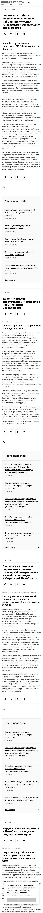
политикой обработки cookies (19, 895)
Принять (21, 900)
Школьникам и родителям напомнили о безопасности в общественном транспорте (21, 535)
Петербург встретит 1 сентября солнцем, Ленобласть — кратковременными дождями (18, 520)
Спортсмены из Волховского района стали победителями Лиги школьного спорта (21, 268)
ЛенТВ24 (30, 56)
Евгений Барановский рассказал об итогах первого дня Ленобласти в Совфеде (20, 212)
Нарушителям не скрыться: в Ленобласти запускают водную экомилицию (18, 485)
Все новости (10, 280)
